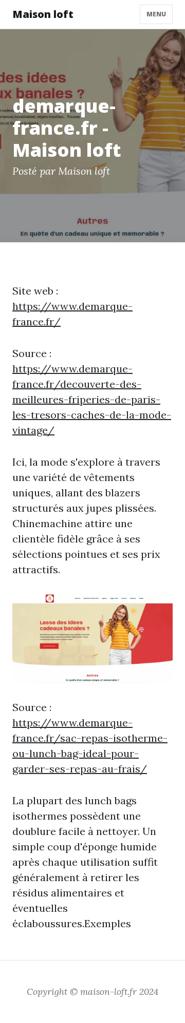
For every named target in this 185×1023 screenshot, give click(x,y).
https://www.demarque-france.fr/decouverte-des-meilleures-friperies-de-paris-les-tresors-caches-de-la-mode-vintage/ (91, 399)
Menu (156, 14)
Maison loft (42, 14)
